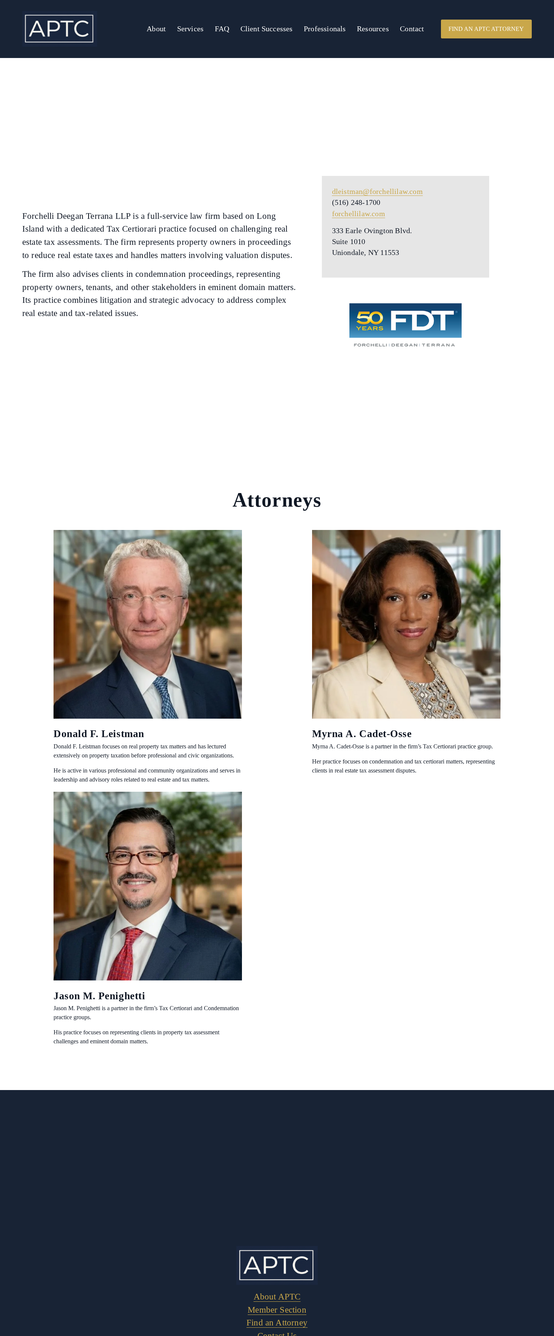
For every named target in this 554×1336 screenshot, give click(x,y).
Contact (412, 29)
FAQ (222, 29)
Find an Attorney (277, 1322)
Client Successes (266, 29)
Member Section (277, 1310)
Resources (373, 29)
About (156, 29)
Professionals (325, 29)
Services (190, 29)
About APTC (277, 1296)
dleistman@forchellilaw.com (377, 191)
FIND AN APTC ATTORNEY (486, 29)
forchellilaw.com (358, 214)
